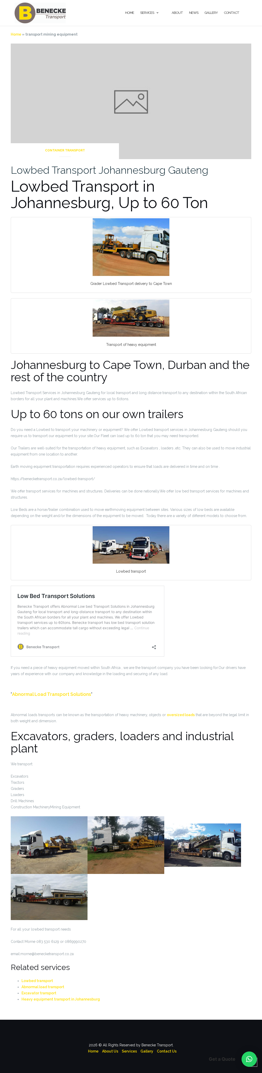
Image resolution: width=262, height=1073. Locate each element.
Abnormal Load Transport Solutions (51, 694)
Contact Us (167, 1051)
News (193, 13)
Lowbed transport (37, 981)
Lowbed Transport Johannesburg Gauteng (109, 170)
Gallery (211, 13)
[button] (249, 1059)
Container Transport (65, 150)
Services (147, 13)
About (177, 13)
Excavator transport (38, 993)
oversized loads (181, 715)
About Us (110, 1051)
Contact (231, 13)
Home (129, 13)
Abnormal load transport (42, 987)
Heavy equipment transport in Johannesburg (60, 999)
